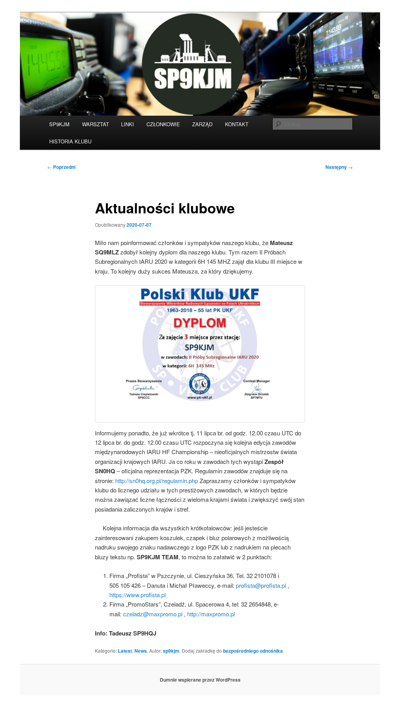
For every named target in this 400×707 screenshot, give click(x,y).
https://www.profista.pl (137, 595)
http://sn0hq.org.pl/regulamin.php (156, 480)
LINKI (127, 124)
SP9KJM (59, 124)
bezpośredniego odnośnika (253, 650)
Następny (339, 166)
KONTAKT (236, 124)
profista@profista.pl (261, 585)
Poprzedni (61, 166)
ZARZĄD (202, 124)
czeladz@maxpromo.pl (152, 614)
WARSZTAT (95, 124)
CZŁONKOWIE (163, 124)
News (140, 650)
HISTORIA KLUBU (70, 141)
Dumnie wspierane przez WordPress (200, 679)
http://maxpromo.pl (211, 614)
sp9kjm (171, 650)
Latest (125, 650)
